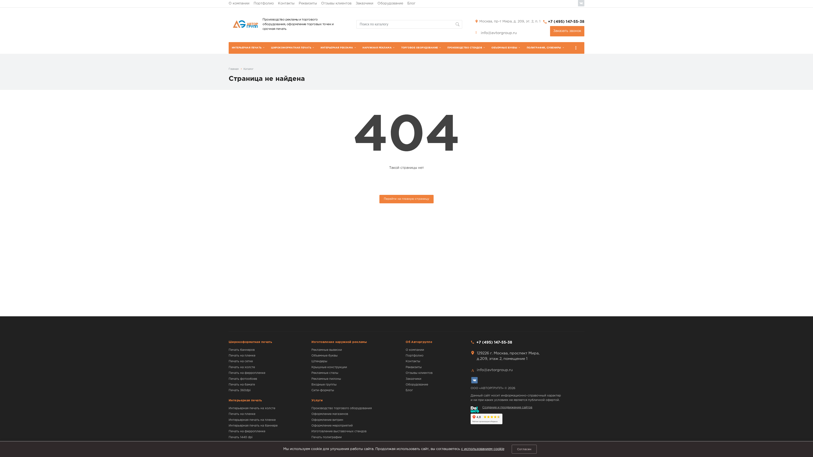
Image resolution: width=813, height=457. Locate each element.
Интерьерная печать (247, 48)
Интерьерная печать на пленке (252, 420)
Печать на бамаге (242, 384)
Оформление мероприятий (332, 425)
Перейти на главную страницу (406, 199)
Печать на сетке (241, 361)
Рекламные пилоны (326, 379)
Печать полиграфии (326, 437)
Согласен (524, 449)
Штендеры (319, 361)
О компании (239, 3)
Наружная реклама (377, 48)
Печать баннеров (242, 350)
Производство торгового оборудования (341, 408)
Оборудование (390, 3)
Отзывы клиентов (336, 3)
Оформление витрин (327, 420)
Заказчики (364, 3)
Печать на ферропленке (247, 373)
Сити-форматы (322, 390)
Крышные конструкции (329, 367)
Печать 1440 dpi (241, 437)
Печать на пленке (242, 355)
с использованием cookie (482, 449)
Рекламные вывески (326, 350)
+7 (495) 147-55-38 (566, 21)
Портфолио (264, 3)
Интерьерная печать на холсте (252, 408)
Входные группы (324, 384)
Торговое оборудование (419, 48)
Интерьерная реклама (337, 48)
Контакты (286, 3)
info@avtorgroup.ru (499, 33)
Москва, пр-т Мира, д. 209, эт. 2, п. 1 (510, 21)
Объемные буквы (504, 48)
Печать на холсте (242, 367)
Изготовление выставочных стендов (338, 431)
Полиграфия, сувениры (544, 48)
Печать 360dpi (240, 390)
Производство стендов (464, 48)
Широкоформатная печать (291, 48)
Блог (411, 3)
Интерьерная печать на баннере (253, 425)
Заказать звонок (567, 31)
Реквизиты (308, 3)
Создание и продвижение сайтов (507, 407)
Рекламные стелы (324, 373)
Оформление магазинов (329, 414)
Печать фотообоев (243, 379)
